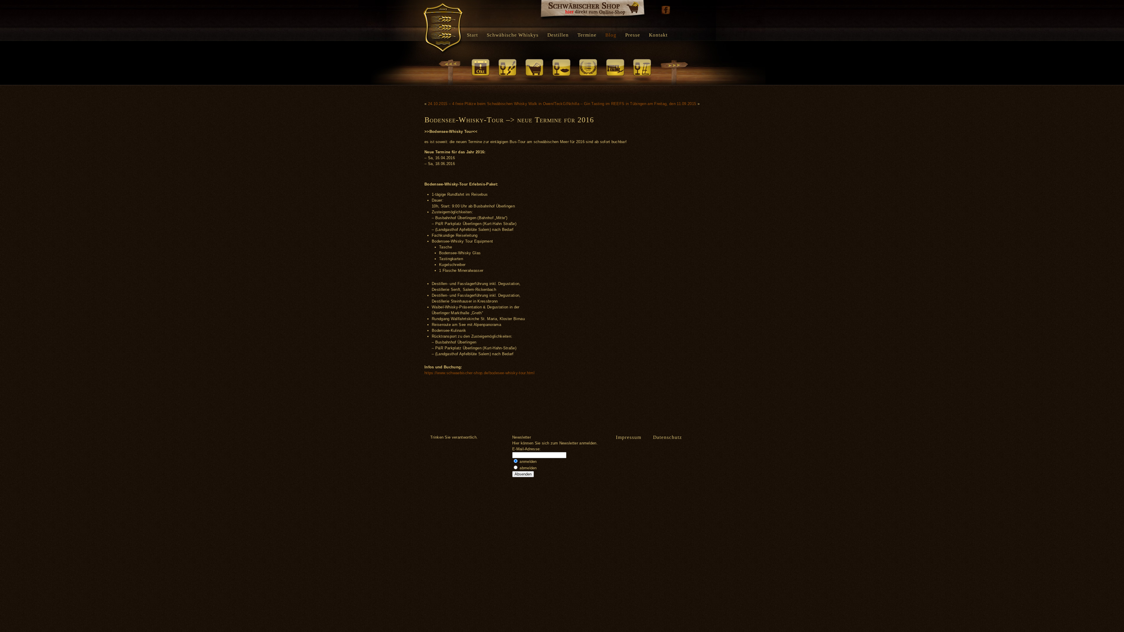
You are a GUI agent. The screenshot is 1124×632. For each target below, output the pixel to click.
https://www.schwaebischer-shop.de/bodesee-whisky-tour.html (479, 373)
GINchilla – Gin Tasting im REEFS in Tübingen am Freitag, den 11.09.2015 (629, 104)
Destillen (558, 35)
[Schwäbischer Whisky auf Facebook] (666, 10)
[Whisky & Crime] (615, 71)
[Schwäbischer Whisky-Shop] (534, 71)
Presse (632, 35)
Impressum (628, 437)
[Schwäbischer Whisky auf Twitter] (677, 10)
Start (472, 35)
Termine (587, 35)
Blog (610, 35)
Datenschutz (667, 437)
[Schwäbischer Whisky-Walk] (507, 71)
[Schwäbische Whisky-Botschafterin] (588, 71)
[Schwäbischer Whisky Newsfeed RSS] (689, 10)
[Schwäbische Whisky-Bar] (642, 71)
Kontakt (658, 35)
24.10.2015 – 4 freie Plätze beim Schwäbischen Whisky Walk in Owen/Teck (495, 104)
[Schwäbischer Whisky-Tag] (480, 71)
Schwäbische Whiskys (513, 35)
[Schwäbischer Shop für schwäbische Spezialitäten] (593, 10)
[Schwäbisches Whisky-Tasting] (561, 71)
